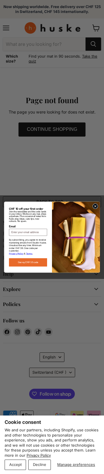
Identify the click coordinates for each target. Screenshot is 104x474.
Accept (15, 464)
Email (12, 226)
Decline (39, 464)
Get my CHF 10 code (28, 262)
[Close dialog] (95, 206)
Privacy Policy (39, 455)
